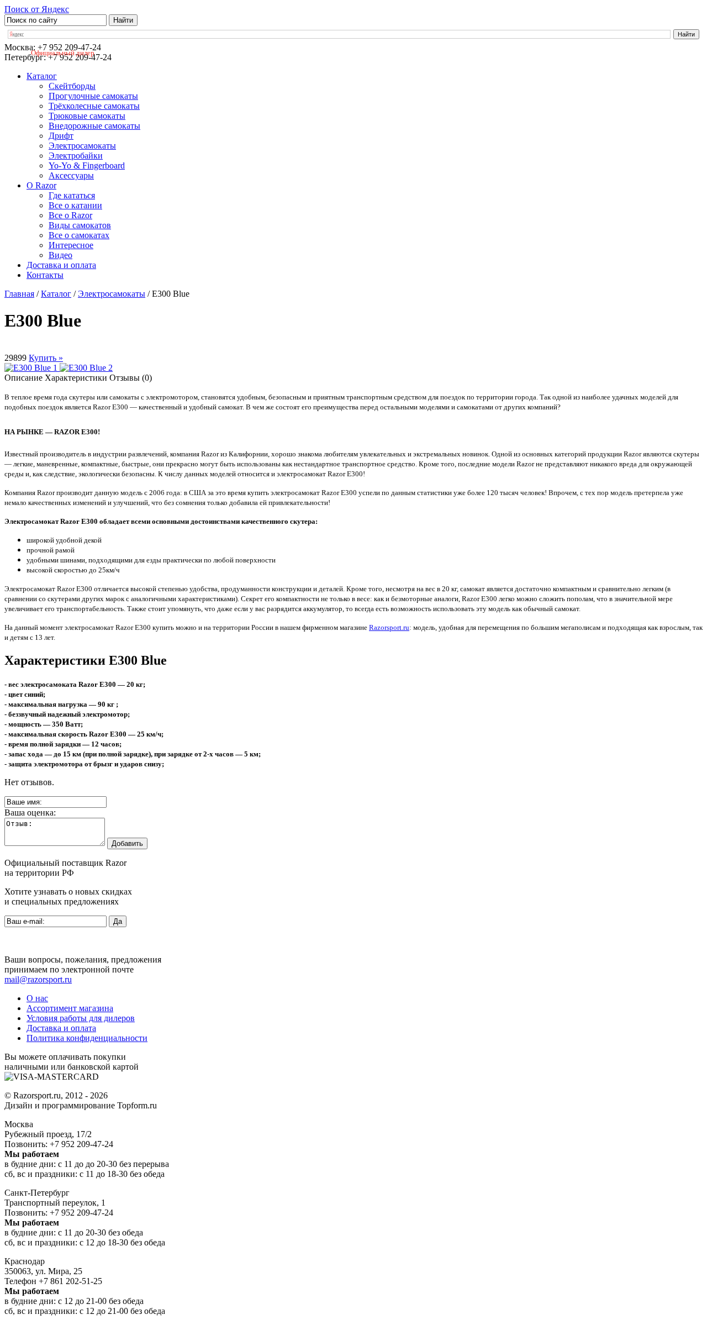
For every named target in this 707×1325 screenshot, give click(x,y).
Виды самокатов (80, 225)
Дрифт (61, 135)
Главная (19, 293)
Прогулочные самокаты (93, 96)
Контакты (45, 275)
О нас (37, 998)
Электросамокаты (82, 145)
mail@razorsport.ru (38, 979)
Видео (60, 255)
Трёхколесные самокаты (94, 106)
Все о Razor (70, 215)
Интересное (71, 245)
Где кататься (72, 195)
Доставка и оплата (61, 265)
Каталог (42, 76)
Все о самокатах (79, 235)
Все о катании (75, 205)
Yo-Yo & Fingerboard (87, 165)
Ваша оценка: (30, 812)
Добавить (127, 843)
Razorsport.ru (389, 627)
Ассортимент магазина (70, 1008)
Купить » (46, 357)
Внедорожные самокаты (94, 125)
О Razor (41, 185)
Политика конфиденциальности (87, 1038)
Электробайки (76, 155)
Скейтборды (72, 86)
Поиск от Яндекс (36, 9)
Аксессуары (71, 175)
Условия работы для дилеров (81, 1018)
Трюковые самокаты (87, 115)
